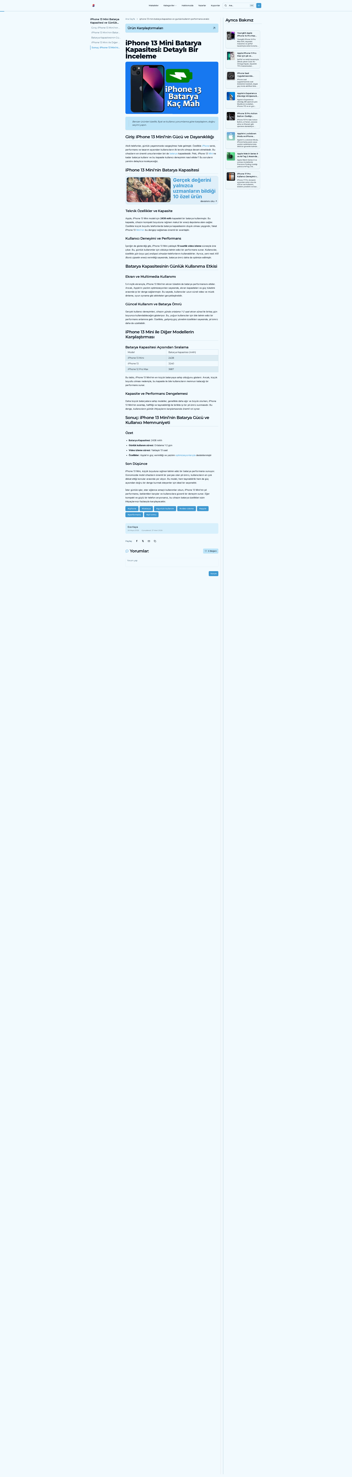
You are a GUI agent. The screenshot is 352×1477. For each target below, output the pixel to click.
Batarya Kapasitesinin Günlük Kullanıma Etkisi (106, 37)
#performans (134, 514)
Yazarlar (202, 5)
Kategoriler (168, 5)
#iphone (132, 508)
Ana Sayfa (130, 19)
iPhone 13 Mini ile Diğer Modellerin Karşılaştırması (106, 42)
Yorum (213, 573)
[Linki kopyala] (154, 541)
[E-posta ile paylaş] (148, 541)
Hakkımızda (187, 5)
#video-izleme (186, 508)
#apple (202, 508)
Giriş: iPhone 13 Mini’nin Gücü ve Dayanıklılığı (106, 27)
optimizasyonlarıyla (185, 455)
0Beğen (212, 551)
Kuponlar (215, 5)
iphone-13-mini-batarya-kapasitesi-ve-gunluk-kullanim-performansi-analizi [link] (174, 19)
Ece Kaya (133, 527)
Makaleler (154, 5)
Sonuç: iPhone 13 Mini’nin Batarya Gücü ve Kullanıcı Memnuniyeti (106, 47)
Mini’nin (140, 230)
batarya (174, 153)
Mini (210, 153)
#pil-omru (151, 514)
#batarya (146, 508)
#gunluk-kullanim (165, 508)
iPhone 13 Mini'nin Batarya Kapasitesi (106, 32)
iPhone (205, 145)
